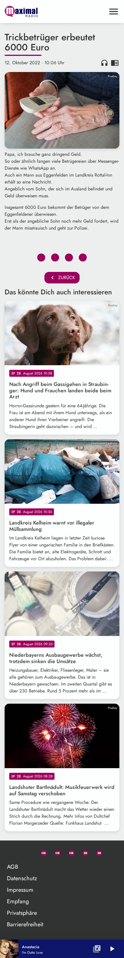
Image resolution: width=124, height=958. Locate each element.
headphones (104, 63)
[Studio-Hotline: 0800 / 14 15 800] (27, 852)
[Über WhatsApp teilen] (69, 257)
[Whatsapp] (41, 852)
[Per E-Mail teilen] (82, 257)
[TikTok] (110, 852)
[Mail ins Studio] (13, 852)
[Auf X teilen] (55, 257)
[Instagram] (69, 852)
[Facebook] (55, 852)
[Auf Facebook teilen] (41, 257)
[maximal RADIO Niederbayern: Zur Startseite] (55, 11)
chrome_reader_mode (115, 63)
